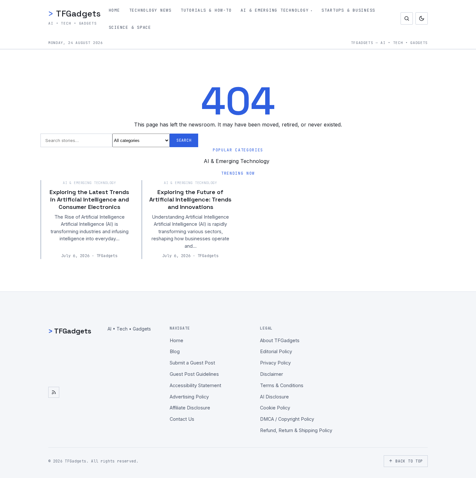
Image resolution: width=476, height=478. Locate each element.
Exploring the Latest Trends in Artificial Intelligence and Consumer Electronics (89, 199)
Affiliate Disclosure (190, 407)
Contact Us (182, 419)
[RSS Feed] (53, 392)
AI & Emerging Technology (275, 10)
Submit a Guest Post (192, 362)
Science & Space (130, 27)
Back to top (409, 461)
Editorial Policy (276, 351)
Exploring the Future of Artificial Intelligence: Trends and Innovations (190, 199)
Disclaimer (271, 374)
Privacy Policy (275, 362)
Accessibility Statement (195, 385)
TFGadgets (74, 13)
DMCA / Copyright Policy (287, 419)
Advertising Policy (189, 396)
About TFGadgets (280, 340)
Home (114, 10)
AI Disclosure (274, 396)
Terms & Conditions (281, 385)
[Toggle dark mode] (421, 18)
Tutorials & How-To (206, 10)
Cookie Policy (275, 407)
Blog (175, 351)
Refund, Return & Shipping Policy (296, 430)
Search (183, 140)
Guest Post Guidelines (194, 374)
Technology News (150, 10)
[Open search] (407, 18)
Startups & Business (348, 10)
